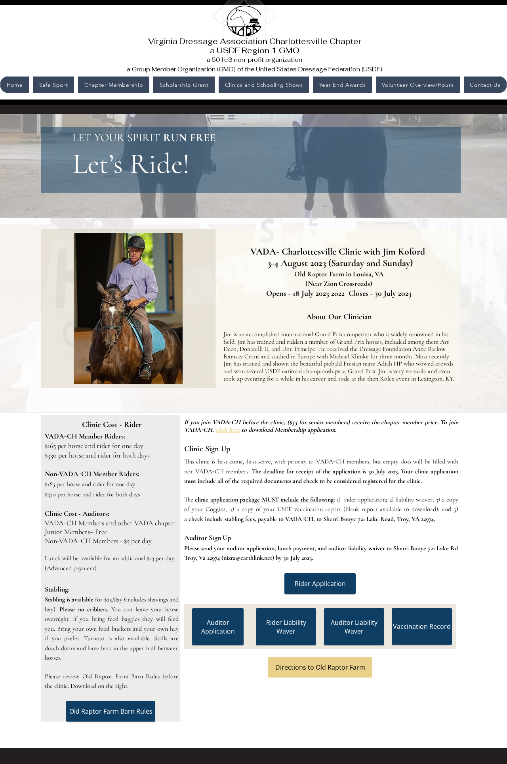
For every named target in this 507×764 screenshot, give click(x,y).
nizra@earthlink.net (247, 558)
